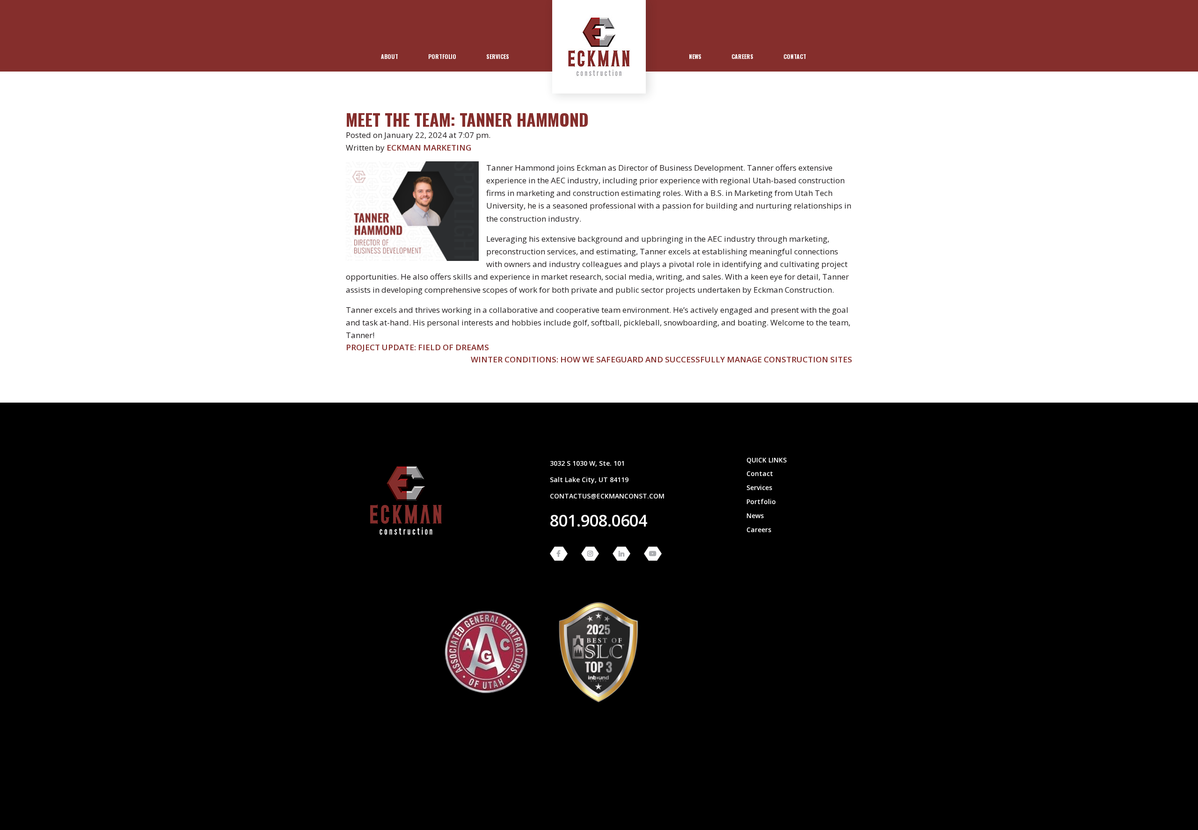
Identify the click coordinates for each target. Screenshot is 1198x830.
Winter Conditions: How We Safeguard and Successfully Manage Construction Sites (661, 359)
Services (497, 56)
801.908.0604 (598, 520)
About (389, 56)
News (695, 56)
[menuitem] (389, 57)
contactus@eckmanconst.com (607, 495)
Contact (794, 56)
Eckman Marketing (429, 147)
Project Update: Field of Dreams (417, 347)
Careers (742, 56)
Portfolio (442, 56)
